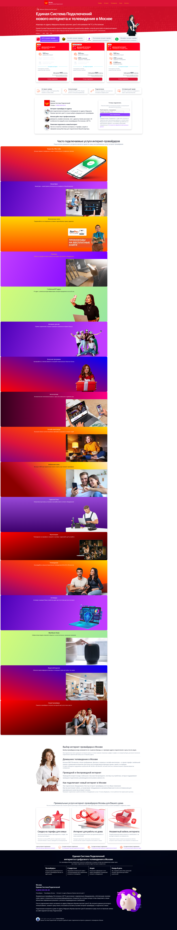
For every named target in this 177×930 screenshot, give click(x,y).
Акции (120, 3)
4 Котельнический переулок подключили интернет (127, 848)
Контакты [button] (126, 3)
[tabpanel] (88, 63)
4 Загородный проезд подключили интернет (63, 848)
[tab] (49, 39)
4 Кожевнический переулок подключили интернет (94, 848)
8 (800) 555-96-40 (61, 105)
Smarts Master (60, 918)
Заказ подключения (115, 114)
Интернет (106, 3)
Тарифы (100, 3)
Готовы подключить (53, 79)
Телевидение (114, 3)
